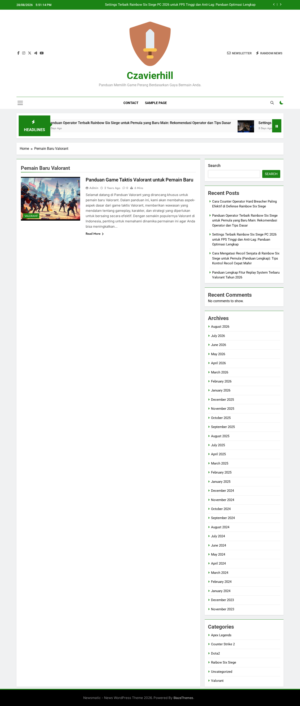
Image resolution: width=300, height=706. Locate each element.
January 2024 (220, 591)
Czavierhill (150, 75)
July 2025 (218, 445)
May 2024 (218, 554)
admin (93, 188)
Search (214, 165)
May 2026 (218, 354)
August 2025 (220, 436)
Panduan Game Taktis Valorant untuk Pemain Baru (139, 180)
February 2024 (221, 582)
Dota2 (215, 653)
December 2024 (222, 491)
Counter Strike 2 (223, 644)
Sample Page (156, 103)
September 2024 (223, 518)
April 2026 (218, 363)
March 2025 (219, 463)
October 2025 (221, 418)
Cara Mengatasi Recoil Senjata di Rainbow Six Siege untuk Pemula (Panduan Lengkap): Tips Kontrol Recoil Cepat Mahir (245, 258)
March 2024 (219, 573)
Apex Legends (221, 635)
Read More (93, 233)
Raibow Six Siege (223, 662)
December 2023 (222, 600)
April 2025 (218, 454)
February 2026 (221, 381)
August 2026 (220, 327)
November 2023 (222, 609)
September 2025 (223, 427)
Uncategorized (221, 672)
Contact (130, 103)
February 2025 (221, 472)
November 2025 (222, 409)
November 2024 (222, 500)
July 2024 (218, 536)
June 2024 (218, 545)
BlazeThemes (183, 698)
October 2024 (221, 509)
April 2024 (218, 563)
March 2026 (219, 372)
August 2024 (220, 527)
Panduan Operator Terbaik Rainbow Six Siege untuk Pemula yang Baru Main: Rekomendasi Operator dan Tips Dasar (122, 123)
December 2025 (222, 400)
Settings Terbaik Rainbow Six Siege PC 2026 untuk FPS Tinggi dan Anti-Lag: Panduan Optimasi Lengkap (180, 5)
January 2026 (220, 390)
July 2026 (218, 336)
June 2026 (218, 345)
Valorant (31, 216)
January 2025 (220, 482)
